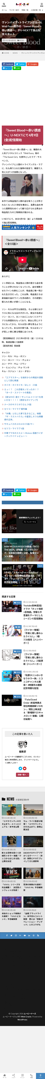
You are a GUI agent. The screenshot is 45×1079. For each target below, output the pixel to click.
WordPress (22, 1020)
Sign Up (7, 955)
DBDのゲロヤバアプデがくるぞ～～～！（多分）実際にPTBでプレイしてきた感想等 (33, 857)
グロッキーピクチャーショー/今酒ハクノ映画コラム (22, 970)
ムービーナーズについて (13, 983)
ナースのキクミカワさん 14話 (17, 404)
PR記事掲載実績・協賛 (13, 951)
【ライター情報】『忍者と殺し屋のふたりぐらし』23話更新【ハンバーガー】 (33, 659)
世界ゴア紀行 (9, 986)
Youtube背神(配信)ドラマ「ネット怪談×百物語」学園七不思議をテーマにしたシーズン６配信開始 (33, 612)
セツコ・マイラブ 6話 (14, 428)
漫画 (19, 627)
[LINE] (16, 68)
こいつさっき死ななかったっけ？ (16, 962)
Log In (6, 944)
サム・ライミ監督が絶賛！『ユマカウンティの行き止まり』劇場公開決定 (33, 825)
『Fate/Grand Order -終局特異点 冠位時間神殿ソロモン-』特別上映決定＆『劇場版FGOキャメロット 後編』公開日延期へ (33, 709)
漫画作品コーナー (11, 1002)
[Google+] (32, 64)
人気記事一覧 (36, 10)
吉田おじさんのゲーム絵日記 (15, 998)
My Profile (8, 950)
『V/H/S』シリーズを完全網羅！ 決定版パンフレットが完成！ (11, 887)
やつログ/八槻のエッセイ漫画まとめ (18, 965)
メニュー (22, 1077)
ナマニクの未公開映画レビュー (16, 977)
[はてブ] (7, 68)
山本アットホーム (11, 1000)
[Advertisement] (22, 97)
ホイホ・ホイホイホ (11, 979)
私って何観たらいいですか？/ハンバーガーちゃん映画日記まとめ (22, 1006)
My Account (8, 948)
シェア (13, 1077)
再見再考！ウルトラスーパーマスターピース (21, 993)
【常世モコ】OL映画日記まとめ (16, 960)
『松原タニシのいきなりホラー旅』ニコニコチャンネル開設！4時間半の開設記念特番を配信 (33, 682)
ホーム (4, 10)
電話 (31, 1077)
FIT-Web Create (24, 1017)
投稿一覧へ (22, 775)
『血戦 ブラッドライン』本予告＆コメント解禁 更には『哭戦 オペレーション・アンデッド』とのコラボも (33, 919)
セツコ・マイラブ (11, 976)
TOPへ (40, 1077)
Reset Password (10, 953)
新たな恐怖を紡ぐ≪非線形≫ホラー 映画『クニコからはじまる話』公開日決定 (11, 857)
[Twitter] (20, 64)
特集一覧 (25, 10)
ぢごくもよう (9, 964)
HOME (6, 53)
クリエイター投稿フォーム (14, 967)
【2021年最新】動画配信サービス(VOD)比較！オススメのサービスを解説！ (22, 957)
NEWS (21, 40)
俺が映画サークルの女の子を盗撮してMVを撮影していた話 (22, 990)
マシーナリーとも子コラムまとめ (16, 981)
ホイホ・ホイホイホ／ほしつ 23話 (20, 385)
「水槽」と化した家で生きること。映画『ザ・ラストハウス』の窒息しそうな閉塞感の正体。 (23, 416)
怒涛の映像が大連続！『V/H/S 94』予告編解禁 (33, 887)
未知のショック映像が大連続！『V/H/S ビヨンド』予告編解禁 (11, 916)
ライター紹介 (14, 10)
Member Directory (11, 946)
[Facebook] (8, 64)
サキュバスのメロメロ (12, 972)
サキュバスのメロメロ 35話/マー (19, 424)
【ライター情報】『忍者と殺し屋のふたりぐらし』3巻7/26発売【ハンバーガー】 (33, 636)
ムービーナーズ (30, 1014)
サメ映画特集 (9, 974)
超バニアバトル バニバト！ (14, 1009)
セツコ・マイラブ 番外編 (15, 409)
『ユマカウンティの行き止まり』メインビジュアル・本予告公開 (11, 824)
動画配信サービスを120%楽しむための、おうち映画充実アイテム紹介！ (22, 996)
